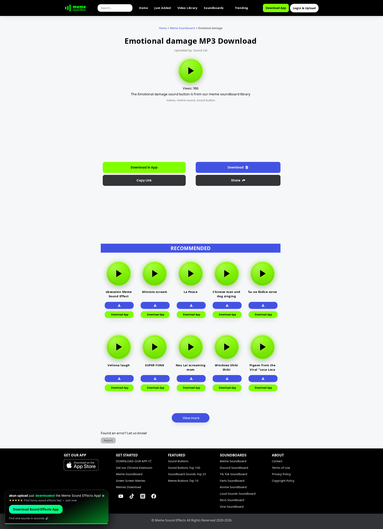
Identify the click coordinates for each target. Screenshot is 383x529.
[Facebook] (154, 496)
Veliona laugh (119, 365)
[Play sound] (191, 71)
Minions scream (154, 292)
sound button (205, 100)
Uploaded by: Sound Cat (190, 50)
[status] (57, 507)
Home (143, 8)
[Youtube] (121, 496)
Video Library (187, 8)
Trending (241, 8)
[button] (144, 180)
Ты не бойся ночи (262, 292)
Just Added (162, 8)
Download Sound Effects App (36, 509)
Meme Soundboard (182, 28)
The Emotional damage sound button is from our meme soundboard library (190, 94)
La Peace (190, 292)
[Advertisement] (79, 102)
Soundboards (214, 8)
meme (170, 100)
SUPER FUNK (154, 365)
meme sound (186, 100)
